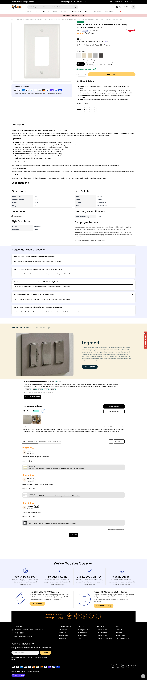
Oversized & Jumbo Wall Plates (59, 19)
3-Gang (99, 64)
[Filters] (111, 441)
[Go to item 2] (36, 419)
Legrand (85, 31)
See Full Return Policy (98, 240)
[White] (78, 55)
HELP (111, 2)
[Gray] (95, 55)
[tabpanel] (73, 354)
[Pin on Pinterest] (95, 109)
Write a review (114, 406)
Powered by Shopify (32, 671)
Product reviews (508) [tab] (30, 441)
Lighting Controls (22, 19)
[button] (54, 16)
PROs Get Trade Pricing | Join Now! (23, 2)
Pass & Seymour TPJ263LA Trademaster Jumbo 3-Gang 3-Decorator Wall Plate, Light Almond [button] (56, 468)
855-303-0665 (128, 2)
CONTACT (118, 2)
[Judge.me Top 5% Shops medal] (91, 616)
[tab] (21, 328)
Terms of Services (36, 657)
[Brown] (101, 55)
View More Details (82, 103)
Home (13, 19)
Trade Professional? (94, 45)
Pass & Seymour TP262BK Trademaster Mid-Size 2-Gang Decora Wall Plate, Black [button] (52, 523)
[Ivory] (90, 55)
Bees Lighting (21, 671)
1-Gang (80, 64)
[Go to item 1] (27, 419)
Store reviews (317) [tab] (45, 441)
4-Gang (109, 64)
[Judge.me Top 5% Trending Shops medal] (98, 616)
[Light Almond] (84, 55)
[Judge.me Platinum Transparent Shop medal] (77, 616)
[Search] (76, 7)
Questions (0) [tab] (56, 441)
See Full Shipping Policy (82, 240)
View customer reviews (32, 396)
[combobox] (52, 7)
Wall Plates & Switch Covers (38, 19)
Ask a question (114, 411)
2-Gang (90, 64)
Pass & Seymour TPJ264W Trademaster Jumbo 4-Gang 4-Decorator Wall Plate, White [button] (54, 496)
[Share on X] (90, 109)
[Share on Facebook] (84, 109)
